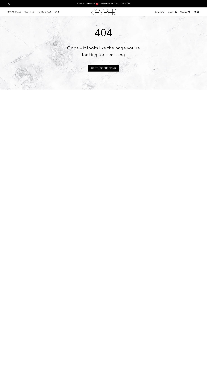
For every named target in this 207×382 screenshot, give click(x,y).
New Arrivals (14, 12)
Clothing (29, 12)
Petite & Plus (44, 12)
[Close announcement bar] (9, 4)
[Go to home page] (103, 12)
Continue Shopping (103, 68)
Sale (57, 12)
